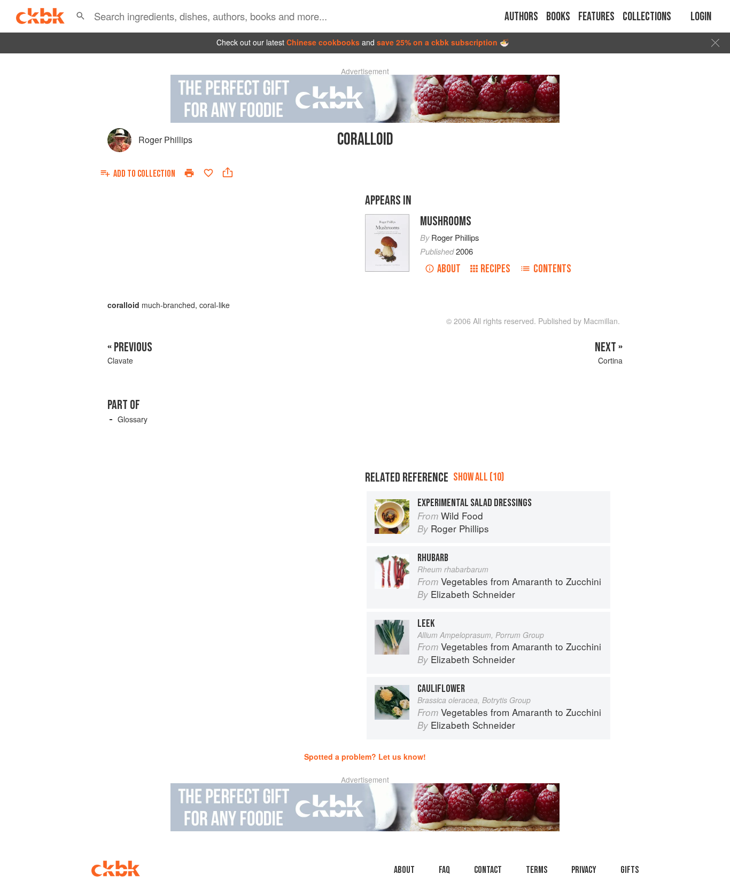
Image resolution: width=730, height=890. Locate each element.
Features (596, 17)
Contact (488, 870)
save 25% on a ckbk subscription (437, 42)
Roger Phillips (165, 139)
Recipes (495, 268)
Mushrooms (445, 221)
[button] (80, 16)
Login (700, 17)
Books (558, 17)
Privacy (583, 870)
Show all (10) (478, 477)
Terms (536, 870)
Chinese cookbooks (323, 42)
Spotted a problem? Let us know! (365, 756)
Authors (521, 17)
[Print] (189, 173)
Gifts (629, 870)
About (449, 268)
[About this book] (387, 219)
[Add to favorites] (208, 173)
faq (444, 870)
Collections (647, 17)
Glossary (132, 419)
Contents (552, 268)
